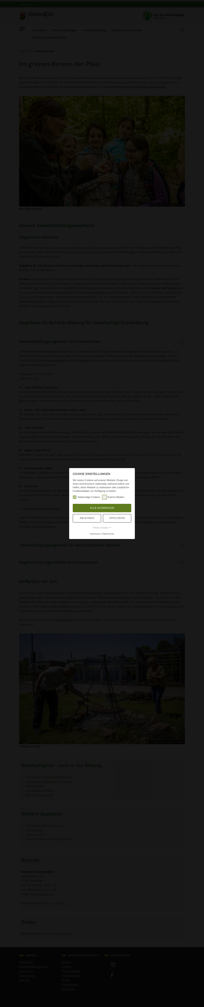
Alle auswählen (102, 508)
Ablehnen (87, 518)
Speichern (117, 518)
